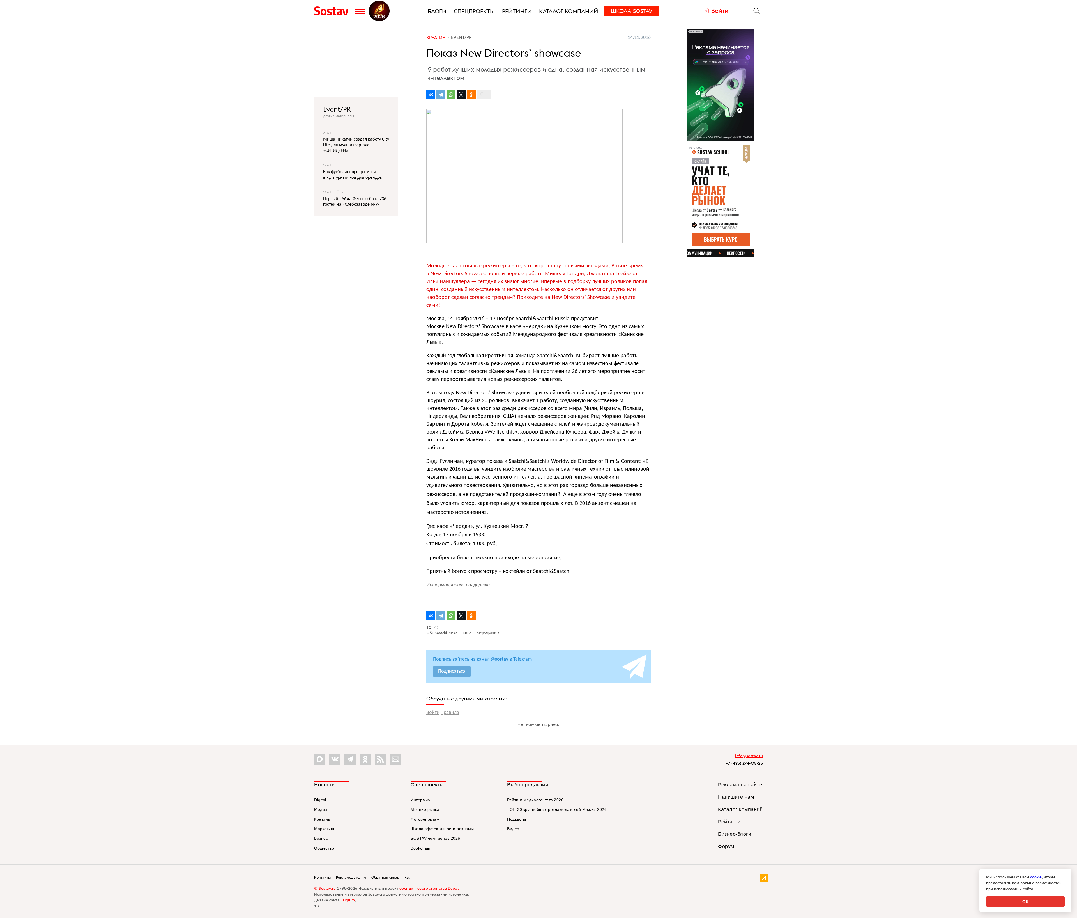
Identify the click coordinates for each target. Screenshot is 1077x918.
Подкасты (516, 819)
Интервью (420, 800)
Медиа (320, 809)
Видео (513, 829)
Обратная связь (385, 878)
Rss (407, 878)
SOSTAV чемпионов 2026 (435, 838)
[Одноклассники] (471, 94)
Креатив (322, 819)
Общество (324, 848)
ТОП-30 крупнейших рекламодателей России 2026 (557, 809)
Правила (450, 712)
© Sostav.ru (325, 889)
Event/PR (337, 109)
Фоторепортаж (425, 819)
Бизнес (321, 838)
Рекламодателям (351, 878)
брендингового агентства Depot (429, 889)
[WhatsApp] (451, 94)
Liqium (349, 900)
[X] (461, 94)
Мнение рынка (425, 809)
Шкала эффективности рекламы (442, 829)
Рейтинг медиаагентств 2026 (535, 800)
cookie (1036, 877)
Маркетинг (324, 829)
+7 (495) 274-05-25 (744, 763)
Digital (320, 800)
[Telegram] (440, 94)
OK (1025, 901)
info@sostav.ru (749, 756)
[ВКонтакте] (430, 94)
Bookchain (421, 848)
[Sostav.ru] (333, 11)
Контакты (322, 878)
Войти (432, 712)
